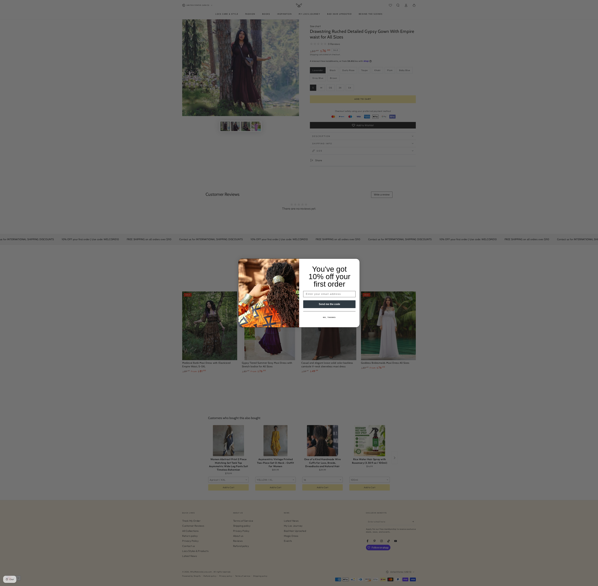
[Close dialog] (356, 262)
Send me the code (329, 304)
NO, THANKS (329, 317)
